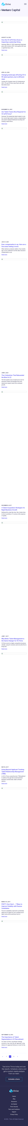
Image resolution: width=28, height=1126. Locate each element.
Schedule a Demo (14, 1079)
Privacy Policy (14, 1114)
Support (14, 1112)
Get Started (14, 1104)
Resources (14, 1101)
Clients (14, 1096)
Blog (14, 1099)
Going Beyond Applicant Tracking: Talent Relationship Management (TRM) (12, 772)
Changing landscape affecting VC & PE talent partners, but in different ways (13, 77)
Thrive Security (14, 1106)
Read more (4, 50)
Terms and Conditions (14, 1109)
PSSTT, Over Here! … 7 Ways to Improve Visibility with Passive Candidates (11, 906)
